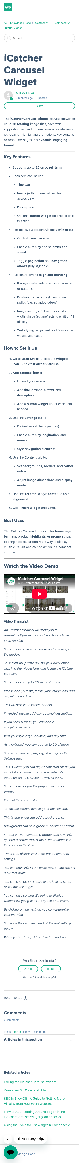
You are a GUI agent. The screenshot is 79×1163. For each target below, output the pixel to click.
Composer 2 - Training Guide (25, 1090)
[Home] (8, 10)
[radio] (28, 968)
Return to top (13, 998)
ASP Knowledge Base (17, 23)
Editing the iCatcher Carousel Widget (30, 1082)
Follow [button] (39, 105)
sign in (17, 1032)
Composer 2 (42, 23)
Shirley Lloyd (25, 93)
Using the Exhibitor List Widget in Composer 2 (37, 1125)
